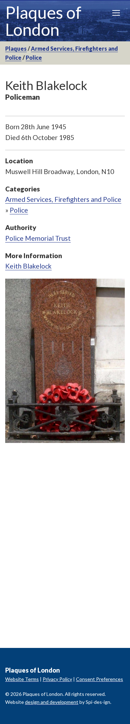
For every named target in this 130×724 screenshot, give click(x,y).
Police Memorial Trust (38, 238)
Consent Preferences (99, 679)
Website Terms (22, 679)
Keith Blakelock (28, 266)
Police (34, 57)
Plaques (16, 48)
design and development (51, 702)
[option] (65, 361)
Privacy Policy (57, 679)
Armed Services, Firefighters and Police (63, 199)
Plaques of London (43, 20)
